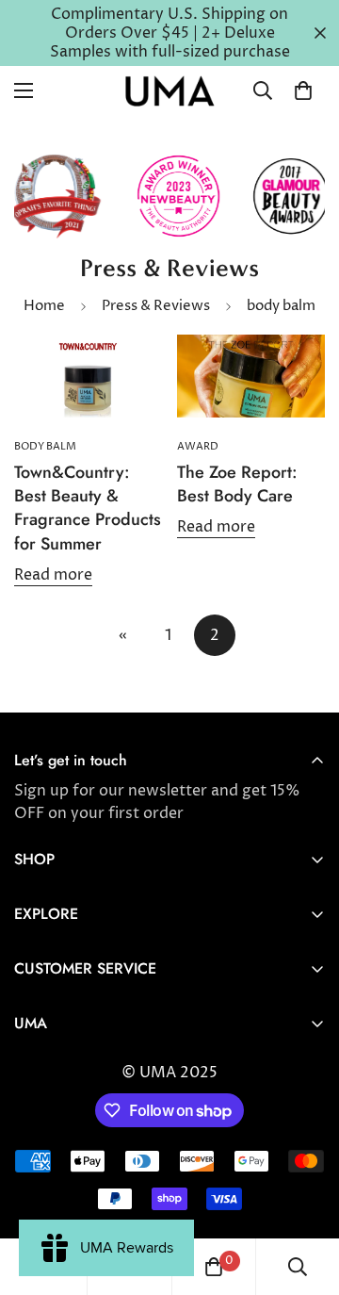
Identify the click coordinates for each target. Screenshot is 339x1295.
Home (44, 306)
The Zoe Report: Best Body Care (237, 484)
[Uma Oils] (169, 91)
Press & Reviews (156, 306)
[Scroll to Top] (305, 1195)
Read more (53, 575)
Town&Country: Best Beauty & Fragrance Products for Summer (87, 508)
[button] (303, 90)
